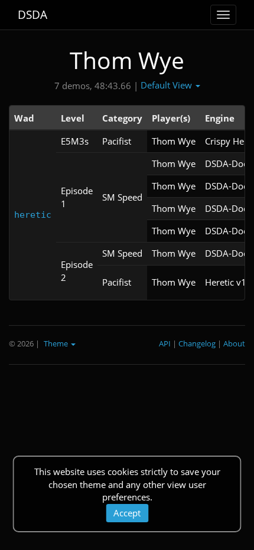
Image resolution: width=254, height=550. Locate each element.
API (165, 343)
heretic (32, 214)
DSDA (32, 14)
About (234, 343)
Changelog (197, 343)
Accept (127, 513)
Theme (57, 343)
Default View (167, 85)
